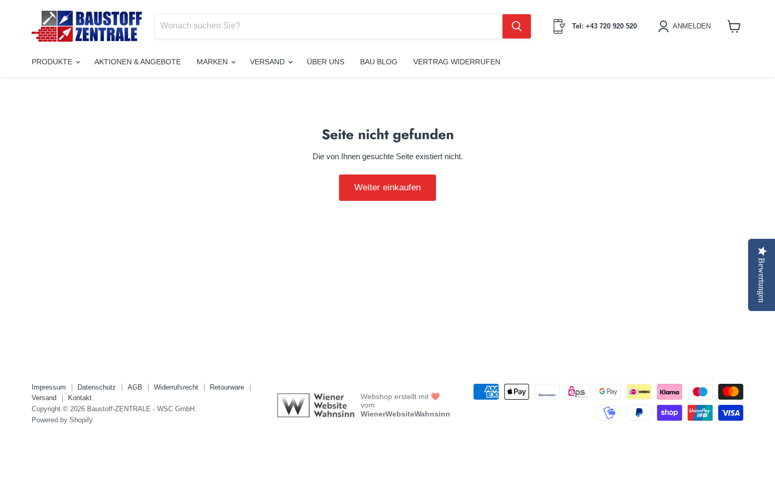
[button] (686, 26)
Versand (268, 61)
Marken (213, 61)
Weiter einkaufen (387, 187)
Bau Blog (379, 61)
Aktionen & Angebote (137, 61)
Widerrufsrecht (176, 387)
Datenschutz (97, 387)
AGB (135, 387)
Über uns (325, 61)
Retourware (227, 387)
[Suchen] (516, 26)
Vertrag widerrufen (456, 61)
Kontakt (80, 398)
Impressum (49, 387)
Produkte (53, 61)
